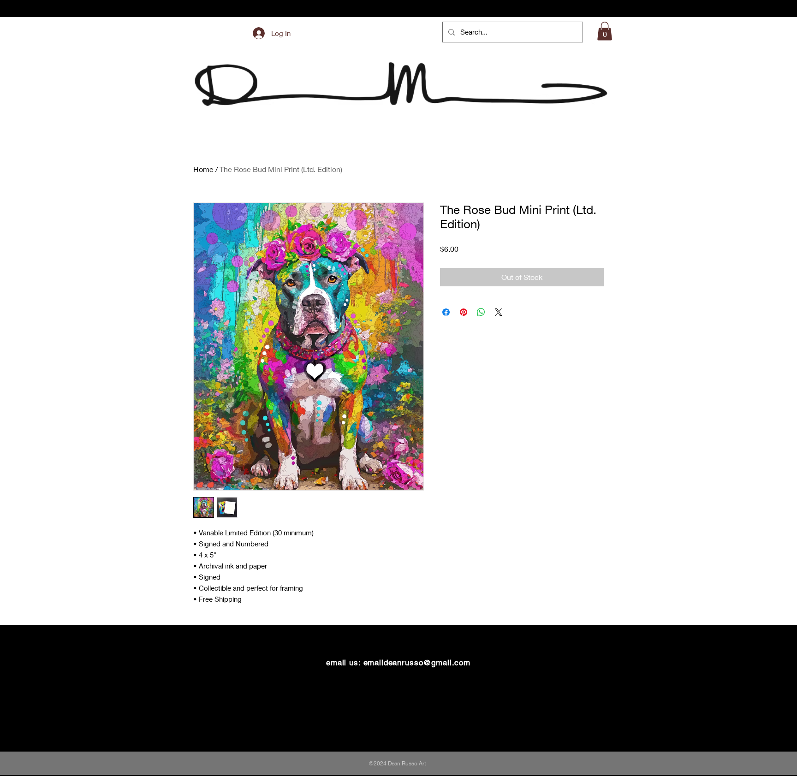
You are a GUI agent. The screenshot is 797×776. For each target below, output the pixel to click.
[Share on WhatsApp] (481, 312)
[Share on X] (498, 312)
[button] (605, 31)
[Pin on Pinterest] (463, 312)
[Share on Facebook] (446, 312)
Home (203, 169)
